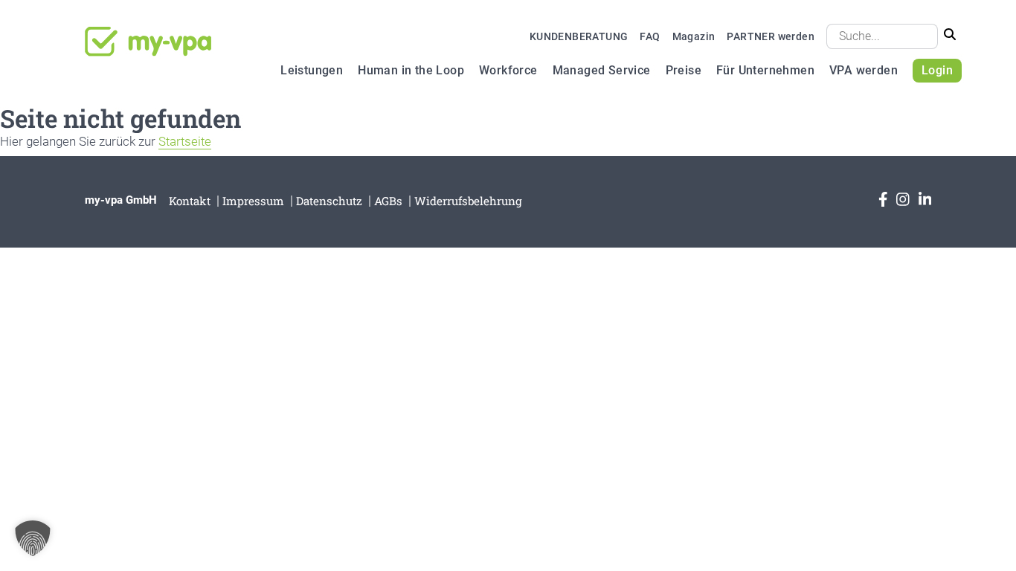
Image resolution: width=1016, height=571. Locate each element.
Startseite (184, 141)
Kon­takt (189, 200)
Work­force (508, 70)
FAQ (650, 36)
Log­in (937, 70)
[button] (32, 538)
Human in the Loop (411, 70)
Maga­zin (694, 36)
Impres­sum (253, 200)
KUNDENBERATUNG (579, 36)
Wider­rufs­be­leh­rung (468, 200)
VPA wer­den (863, 70)
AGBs (388, 200)
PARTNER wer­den (770, 36)
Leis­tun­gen (311, 70)
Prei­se (683, 70)
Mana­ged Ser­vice (602, 70)
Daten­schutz (329, 200)
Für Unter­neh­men (765, 70)
